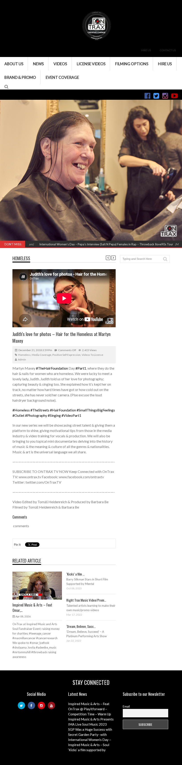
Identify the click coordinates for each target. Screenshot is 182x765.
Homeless (21, 258)
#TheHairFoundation (52, 368)
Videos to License (92, 354)
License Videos (91, 63)
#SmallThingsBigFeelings (96, 410)
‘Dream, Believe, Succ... (81, 626)
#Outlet (18, 415)
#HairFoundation (63, 410)
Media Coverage (41, 354)
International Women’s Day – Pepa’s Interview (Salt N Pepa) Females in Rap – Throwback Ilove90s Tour (86, 244)
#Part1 (80, 368)
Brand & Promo (20, 77)
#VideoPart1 (71, 415)
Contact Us (168, 50)
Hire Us (146, 50)
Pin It (17, 544)
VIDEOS (60, 63)
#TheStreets (39, 410)
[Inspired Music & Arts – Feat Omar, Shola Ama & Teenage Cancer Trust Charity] (40, 585)
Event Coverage (62, 77)
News (38, 63)
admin (22, 359)
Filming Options (131, 63)
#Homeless (21, 410)
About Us (13, 63)
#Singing (54, 415)
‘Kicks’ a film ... (75, 574)
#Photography (36, 415)
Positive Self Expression (66, 354)
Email (126, 706)
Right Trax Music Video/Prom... (86, 600)
